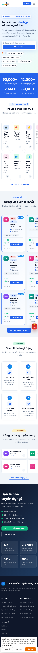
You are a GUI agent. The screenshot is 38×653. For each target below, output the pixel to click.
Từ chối (7, 649)
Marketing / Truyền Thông (11, 57)
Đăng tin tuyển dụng (27, 606)
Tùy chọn (19, 649)
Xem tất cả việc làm (20, 330)
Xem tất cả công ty (18, 478)
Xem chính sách (7, 645)
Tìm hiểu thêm (9, 534)
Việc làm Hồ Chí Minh (27, 617)
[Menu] (34, 4)
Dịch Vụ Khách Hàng (9, 65)
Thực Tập (4, 633)
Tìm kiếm (20, 47)
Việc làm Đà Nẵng (26, 610)
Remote (3, 629)
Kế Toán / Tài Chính (9, 61)
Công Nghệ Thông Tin (15, 53)
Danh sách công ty (26, 602)
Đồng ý (30, 649)
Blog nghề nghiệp (7, 617)
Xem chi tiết (15, 244)
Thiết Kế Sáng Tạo (25, 61)
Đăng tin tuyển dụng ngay (14, 528)
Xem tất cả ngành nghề (17, 184)
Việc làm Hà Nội (25, 613)
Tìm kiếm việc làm (7, 602)
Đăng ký (27, 3)
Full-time (4, 626)
